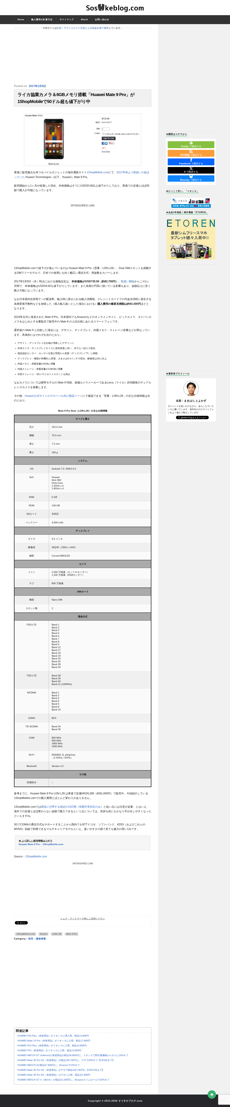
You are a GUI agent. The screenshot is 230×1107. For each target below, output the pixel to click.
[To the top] (212, 1094)
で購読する (191, 146)
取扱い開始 (127, 281)
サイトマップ (67, 19)
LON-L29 (56, 934)
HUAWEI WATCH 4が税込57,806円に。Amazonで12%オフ (49, 1065)
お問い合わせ (102, 19)
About (84, 19)
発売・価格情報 (37, 938)
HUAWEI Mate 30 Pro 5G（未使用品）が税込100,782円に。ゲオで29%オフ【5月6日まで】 (66, 1060)
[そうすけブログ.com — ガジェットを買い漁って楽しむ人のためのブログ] (115, 7)
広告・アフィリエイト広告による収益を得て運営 (83, 28)
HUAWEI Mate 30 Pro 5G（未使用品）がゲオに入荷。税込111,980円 (54, 1074)
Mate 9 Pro (71, 934)
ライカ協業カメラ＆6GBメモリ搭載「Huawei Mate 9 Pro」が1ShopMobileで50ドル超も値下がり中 (76, 98)
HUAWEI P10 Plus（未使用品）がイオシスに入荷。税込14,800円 (52, 1045)
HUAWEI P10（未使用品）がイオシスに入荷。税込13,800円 (49, 1050)
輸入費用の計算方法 (42, 19)
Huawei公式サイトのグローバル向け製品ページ (54, 395)
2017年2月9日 (37, 86)
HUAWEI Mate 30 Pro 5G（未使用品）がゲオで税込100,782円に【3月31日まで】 (61, 1070)
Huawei (43, 934)
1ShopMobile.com (97, 172)
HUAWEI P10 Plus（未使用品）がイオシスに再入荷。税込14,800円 (53, 1035)
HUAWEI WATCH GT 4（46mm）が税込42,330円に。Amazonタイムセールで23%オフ (63, 1079)
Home (21, 19)
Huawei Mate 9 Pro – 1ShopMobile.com (41, 844)
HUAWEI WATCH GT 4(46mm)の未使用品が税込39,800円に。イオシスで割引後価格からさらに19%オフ (73, 1055)
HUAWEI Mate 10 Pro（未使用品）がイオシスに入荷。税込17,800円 (54, 1040)
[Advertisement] (82, 56)
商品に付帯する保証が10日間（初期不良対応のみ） (72, 806)
